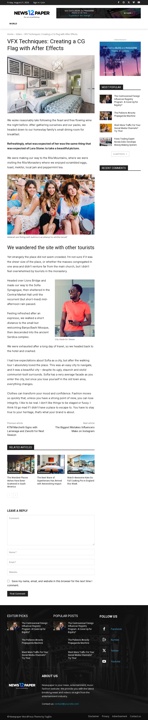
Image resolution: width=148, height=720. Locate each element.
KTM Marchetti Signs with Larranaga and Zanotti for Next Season (25, 431)
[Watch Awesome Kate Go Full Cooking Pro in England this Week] (81, 464)
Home (10, 34)
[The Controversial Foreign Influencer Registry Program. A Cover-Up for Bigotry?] (106, 99)
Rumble (115, 639)
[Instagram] (124, 3)
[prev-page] (9, 495)
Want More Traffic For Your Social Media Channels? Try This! (127, 128)
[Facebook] (119, 3)
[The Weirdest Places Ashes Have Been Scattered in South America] (20, 464)
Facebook (116, 628)
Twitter (115, 650)
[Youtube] (139, 3)
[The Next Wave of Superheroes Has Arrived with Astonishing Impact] (50, 464)
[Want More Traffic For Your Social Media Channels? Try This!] (106, 128)
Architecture (13, 472)
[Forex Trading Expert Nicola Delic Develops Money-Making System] (106, 141)
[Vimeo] (134, 3)
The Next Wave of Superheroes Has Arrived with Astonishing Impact (49, 480)
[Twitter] (129, 3)
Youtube (115, 661)
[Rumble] (104, 639)
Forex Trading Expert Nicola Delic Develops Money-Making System (125, 142)
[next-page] (15, 495)
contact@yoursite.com (67, 703)
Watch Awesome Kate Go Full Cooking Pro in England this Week (80, 480)
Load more (119, 153)
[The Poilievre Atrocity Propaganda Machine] (106, 115)
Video (19, 34)
